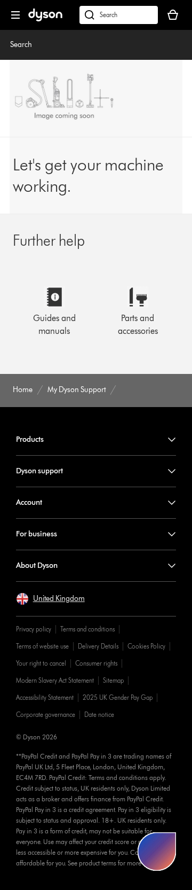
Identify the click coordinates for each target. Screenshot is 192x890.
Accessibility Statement (45, 697)
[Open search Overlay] (118, 15)
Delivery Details (98, 646)
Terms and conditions (87, 629)
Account (29, 502)
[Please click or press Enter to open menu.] (15, 15)
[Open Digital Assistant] (157, 851)
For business (36, 533)
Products (30, 439)
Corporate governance (45, 715)
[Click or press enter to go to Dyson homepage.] (45, 19)
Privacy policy (33, 629)
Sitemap (113, 680)
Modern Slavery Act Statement (55, 680)
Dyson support (39, 470)
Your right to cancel (41, 663)
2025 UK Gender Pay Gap (118, 697)
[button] (50, 599)
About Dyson (37, 565)
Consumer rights (96, 663)
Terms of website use (42, 646)
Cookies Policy (146, 646)
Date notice (99, 715)
